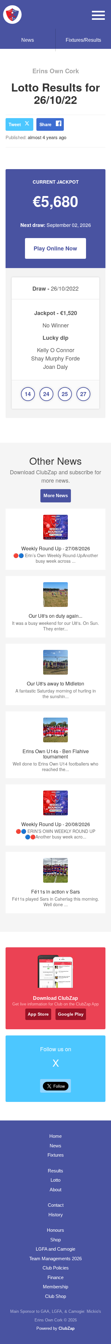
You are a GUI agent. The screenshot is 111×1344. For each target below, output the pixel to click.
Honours (55, 1230)
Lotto (55, 1180)
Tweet (15, 124)
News (27, 40)
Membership (55, 1286)
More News (55, 495)
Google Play (71, 1014)
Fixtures (55, 1155)
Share (45, 124)
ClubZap (67, 1328)
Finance (55, 1277)
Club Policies (56, 1267)
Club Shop (55, 1296)
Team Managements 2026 (55, 1258)
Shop (55, 1239)
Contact (56, 1205)
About (55, 1189)
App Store (38, 1014)
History (55, 1214)
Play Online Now (55, 248)
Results (55, 1170)
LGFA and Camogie (55, 1249)
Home (55, 1136)
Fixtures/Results (83, 40)
